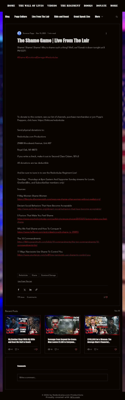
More (97, 16)
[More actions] (106, 33)
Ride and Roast (61, 16)
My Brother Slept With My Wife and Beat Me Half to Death (21, 340)
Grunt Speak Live (82, 16)
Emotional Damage (48, 275)
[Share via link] (36, 289)
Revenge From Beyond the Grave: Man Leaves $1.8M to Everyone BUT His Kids (62, 340)
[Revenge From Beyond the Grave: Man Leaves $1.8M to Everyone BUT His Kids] (62, 325)
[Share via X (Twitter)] (24, 289)
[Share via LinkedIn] (30, 289)
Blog (7, 16)
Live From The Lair (40, 16)
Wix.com (75, 397)
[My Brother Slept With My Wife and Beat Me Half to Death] (23, 325)
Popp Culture (20, 16)
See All (117, 311)
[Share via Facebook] (18, 289)
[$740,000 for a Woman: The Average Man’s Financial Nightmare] (102, 325)
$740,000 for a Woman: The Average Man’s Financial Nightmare (99, 340)
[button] (117, 17)
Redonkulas (23, 275)
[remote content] (62, 87)
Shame (34, 275)
